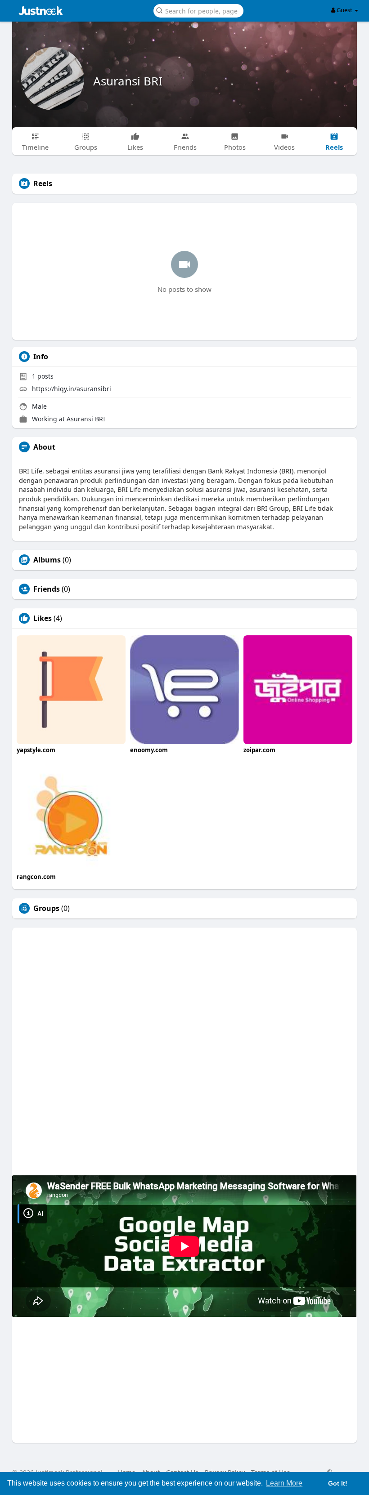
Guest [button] (344, 10)
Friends (46, 589)
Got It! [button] (337, 1483)
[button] (198, 10)
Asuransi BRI (127, 81)
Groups (46, 908)
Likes (42, 618)
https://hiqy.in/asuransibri (71, 388)
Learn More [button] (284, 1483)
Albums (47, 559)
